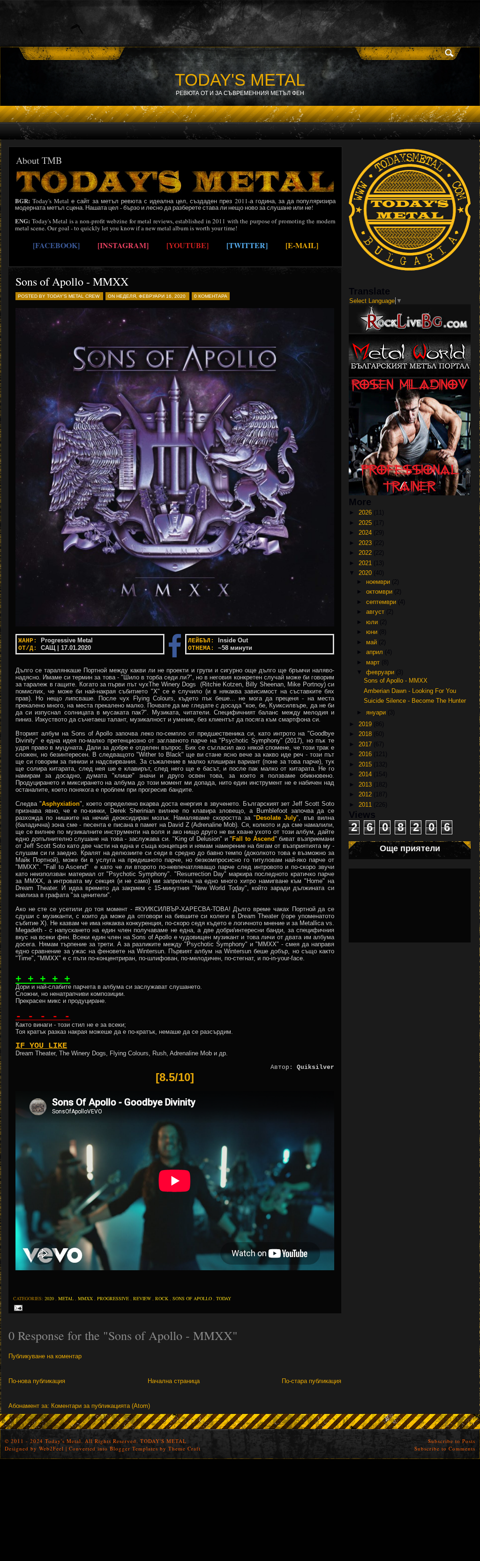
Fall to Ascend (253, 838)
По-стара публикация (311, 1380)
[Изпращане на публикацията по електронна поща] (16, 1307)
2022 (365, 552)
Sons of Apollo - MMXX (71, 281)
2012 (365, 794)
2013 (365, 784)
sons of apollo (192, 1298)
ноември (378, 581)
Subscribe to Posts (451, 1440)
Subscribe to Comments (444, 1448)
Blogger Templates (134, 1448)
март (373, 662)
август (375, 611)
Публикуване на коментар (45, 1356)
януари (376, 712)
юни (371, 631)
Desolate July (276, 817)
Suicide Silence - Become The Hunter (415, 700)
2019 (365, 724)
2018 (365, 733)
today (223, 1298)
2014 (365, 774)
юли (372, 622)
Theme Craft (184, 1448)
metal (66, 1298)
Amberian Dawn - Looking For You (410, 690)
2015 (365, 764)
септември (381, 601)
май (371, 642)
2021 (365, 563)
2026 (365, 512)
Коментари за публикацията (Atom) (100, 1405)
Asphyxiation (61, 803)
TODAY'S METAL (240, 79)
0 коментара (210, 296)
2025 (365, 522)
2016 (365, 754)
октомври (379, 591)
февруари (380, 672)
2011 (365, 804)
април (374, 651)
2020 (49, 1298)
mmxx (85, 1298)
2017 (365, 744)
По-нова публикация (36, 1380)
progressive (113, 1298)
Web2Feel (51, 1448)
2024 (365, 532)
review (142, 1298)
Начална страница (174, 1380)
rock (161, 1298)
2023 (365, 542)
